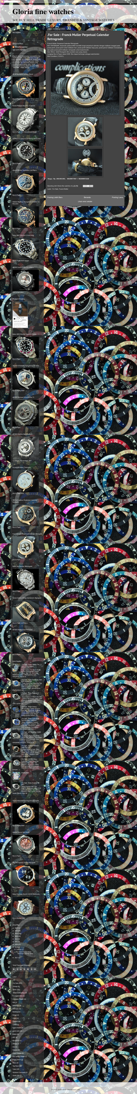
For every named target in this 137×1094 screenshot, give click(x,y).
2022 (16, 939)
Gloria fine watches (43, 11)
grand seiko (16, 1031)
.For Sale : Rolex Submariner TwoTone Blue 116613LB (30, 719)
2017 (16, 958)
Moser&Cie (16, 1040)
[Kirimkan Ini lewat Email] (84, 186)
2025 (16, 931)
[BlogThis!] (86, 186)
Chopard (15, 1021)
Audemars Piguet (18, 999)
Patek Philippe (17, 1053)
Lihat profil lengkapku (19, 50)
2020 (16, 944)
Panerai (15, 1050)
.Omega (15, 986)
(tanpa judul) (25, 773)
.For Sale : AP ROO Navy (29, 759)
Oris (14, 1047)
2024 (16, 933)
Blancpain (16, 1009)
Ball (14, 1002)
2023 (16, 936)
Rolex (14, 1063)
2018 (16, 947)
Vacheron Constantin (19, 1072)
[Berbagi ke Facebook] (90, 186)
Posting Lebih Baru (54, 197)
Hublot (14, 1034)
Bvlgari (15, 1015)
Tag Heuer (16, 1066)
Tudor (14, 1069)
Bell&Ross (16, 1005)
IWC (14, 1037)
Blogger (82, 1089)
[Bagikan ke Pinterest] (92, 186)
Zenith (14, 1075)
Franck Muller (63, 189)
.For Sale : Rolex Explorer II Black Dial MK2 (30, 694)
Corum (15, 1024)
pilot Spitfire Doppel (19, 1056)
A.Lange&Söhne (18, 996)
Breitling (15, 1012)
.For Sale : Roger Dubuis (29, 707)
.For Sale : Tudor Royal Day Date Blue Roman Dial (31, 680)
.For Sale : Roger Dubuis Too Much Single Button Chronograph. (30, 666)
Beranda (87, 197)
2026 (16, 928)
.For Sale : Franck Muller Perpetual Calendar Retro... (25, 952)
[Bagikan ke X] (88, 186)
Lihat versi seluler (85, 201)
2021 (16, 941)
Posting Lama (117, 197)
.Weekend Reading (18, 993)
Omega (15, 1043)
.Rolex (14, 989)
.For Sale (55, 189)
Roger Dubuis (17, 1059)
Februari (19, 949)
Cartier (15, 1018)
